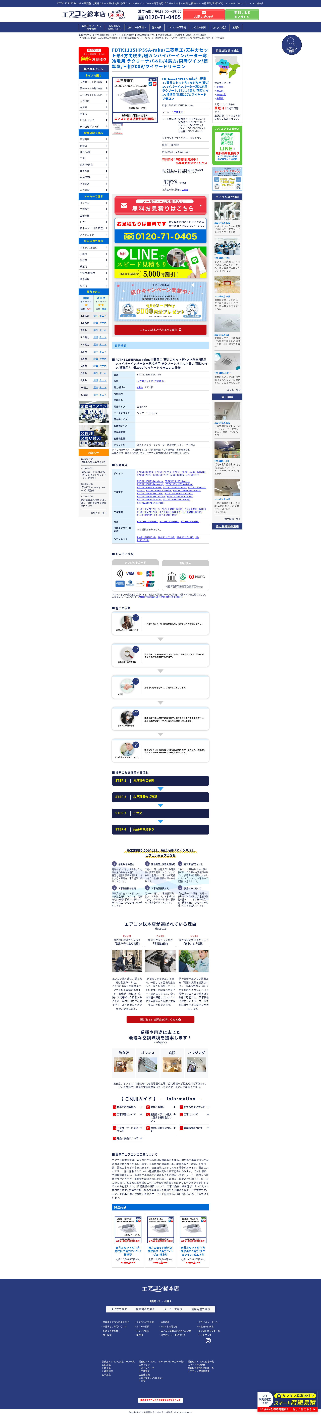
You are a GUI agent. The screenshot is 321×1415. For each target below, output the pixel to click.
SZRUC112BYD (145, 471)
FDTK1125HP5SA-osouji (150, 484)
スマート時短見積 (196, 1364)
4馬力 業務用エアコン (146, 35)
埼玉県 (223, 63)
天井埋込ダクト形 (89, 126)
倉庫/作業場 (86, 164)
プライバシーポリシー (209, 1322)
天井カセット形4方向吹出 (123, 35)
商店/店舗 (85, 151)
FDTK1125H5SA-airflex (159, 490)
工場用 (83, 253)
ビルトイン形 (87, 120)
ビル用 (83, 285)
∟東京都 (106, 1364)
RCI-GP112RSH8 (190, 521)
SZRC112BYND (198, 471)
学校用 (83, 260)
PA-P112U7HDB (166, 537)
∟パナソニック (146, 1368)
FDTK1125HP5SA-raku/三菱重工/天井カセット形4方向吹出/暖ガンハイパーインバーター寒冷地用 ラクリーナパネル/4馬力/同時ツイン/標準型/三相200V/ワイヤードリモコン (153, 37)
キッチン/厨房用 (88, 247)
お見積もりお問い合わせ (115, 27)
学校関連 (84, 183)
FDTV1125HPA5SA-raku (150, 493)
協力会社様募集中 (227, 526)
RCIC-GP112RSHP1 (147, 521)
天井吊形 (84, 101)
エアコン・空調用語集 (198, 1371)
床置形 (83, 107)
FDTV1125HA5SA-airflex (150, 502)
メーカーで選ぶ (93, 196)
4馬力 (140, 387)
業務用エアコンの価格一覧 (201, 1368)
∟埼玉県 (106, 1368)
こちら (185, 189)
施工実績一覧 (232, 519)
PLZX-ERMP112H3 (147, 512)
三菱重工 (178, 112)
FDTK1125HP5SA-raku (177, 481)
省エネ (102, 315)
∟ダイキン (144, 1364)
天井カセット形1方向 (91, 94)
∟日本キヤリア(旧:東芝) (151, 1377)
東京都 (224, 67)
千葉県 (233, 70)
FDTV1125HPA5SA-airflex (151, 496)
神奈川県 (223, 72)
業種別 (235, 27)
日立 (82, 221)
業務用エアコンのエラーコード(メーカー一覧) (161, 1361)
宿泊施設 (84, 189)
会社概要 (165, 1322)
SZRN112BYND (163, 471)
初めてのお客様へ (136, 27)
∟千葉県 (106, 1374)
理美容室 (84, 170)
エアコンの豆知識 (176, 27)
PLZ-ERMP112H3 (168, 515)
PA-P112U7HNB (185, 537)
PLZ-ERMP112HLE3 (170, 512)
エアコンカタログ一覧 (209, 1330)
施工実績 (156, 27)
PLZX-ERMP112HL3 (172, 509)
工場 (82, 158)
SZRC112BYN (177, 474)
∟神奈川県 (107, 1371)
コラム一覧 (233, 390)
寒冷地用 (84, 279)
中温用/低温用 (87, 272)
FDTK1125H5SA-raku (175, 487)
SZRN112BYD (180, 471)
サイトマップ (204, 1335)
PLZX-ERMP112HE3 (195, 509)
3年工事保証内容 (169, 1326)
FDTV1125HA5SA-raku (149, 499)
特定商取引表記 (206, 1326)
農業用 (83, 266)
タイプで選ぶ (93, 75)
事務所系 (84, 139)
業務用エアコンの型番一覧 (201, 1361)
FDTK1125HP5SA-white (150, 481)
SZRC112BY (192, 474)
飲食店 (83, 145)
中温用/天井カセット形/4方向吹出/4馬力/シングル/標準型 (182, 35)
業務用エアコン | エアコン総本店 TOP (94, 35)
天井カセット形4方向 (91, 81)
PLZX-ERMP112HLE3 (148, 509)
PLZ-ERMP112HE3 (147, 515)
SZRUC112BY (160, 474)
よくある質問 (199, 27)
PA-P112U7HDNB (146, 537)
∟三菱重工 (144, 1371)
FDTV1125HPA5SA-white (187, 490)
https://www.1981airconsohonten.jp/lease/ (160, 596)
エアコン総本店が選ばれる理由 (176, 1330)
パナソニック (87, 234)
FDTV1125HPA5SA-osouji (179, 493)
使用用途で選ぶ (93, 241)
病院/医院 (85, 177)
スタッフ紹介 (219, 27)
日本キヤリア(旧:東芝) (92, 228)
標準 (95, 315)
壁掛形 (83, 113)
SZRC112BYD (144, 474)
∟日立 (142, 1381)
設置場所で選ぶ (93, 132)
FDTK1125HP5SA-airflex (179, 484)
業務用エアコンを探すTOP (92, 27)
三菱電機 (84, 215)
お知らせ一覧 (98, 513)
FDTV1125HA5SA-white (180, 496)
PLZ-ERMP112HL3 (192, 512)
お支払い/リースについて (173, 1335)
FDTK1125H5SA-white (149, 487)
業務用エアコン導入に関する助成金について (160, 1400)
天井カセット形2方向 (91, 88)
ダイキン (84, 202)
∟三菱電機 (144, 1374)
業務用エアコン (94, 69)
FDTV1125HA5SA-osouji (176, 499)
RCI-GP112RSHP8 (169, 521)
